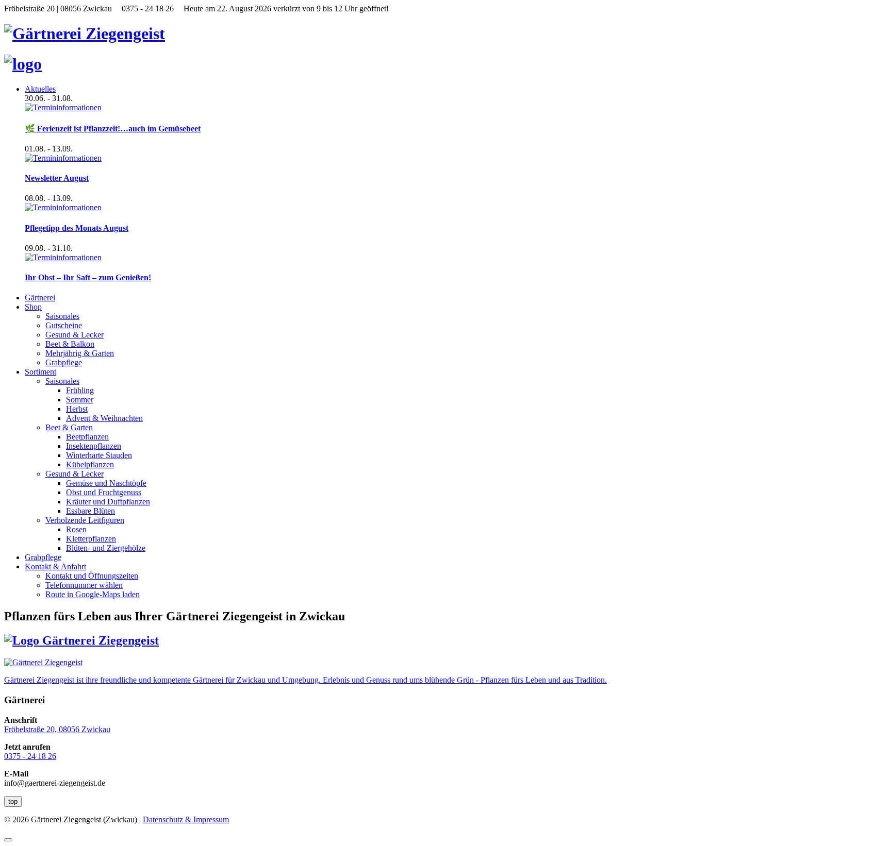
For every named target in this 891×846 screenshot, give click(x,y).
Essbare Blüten (90, 510)
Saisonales (62, 316)
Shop (33, 306)
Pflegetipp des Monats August (76, 228)
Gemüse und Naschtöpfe (106, 483)
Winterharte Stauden (99, 455)
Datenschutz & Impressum (186, 819)
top (13, 801)
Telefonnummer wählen (84, 585)
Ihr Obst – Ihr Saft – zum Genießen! (88, 277)
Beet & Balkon (69, 344)
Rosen (76, 529)
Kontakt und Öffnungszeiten (91, 575)
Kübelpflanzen (90, 464)
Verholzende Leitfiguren (84, 520)
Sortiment (40, 371)
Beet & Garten (69, 427)
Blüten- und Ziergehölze (105, 548)
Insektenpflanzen (93, 446)
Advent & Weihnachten (104, 418)
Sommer (79, 399)
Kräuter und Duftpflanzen (108, 501)
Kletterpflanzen (91, 538)
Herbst (77, 408)
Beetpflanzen (87, 436)
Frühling (80, 390)
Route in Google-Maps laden (92, 594)
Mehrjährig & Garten (79, 353)
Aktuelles (40, 88)
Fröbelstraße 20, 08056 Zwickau (57, 729)
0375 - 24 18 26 (30, 756)
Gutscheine (63, 325)
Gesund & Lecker (74, 334)
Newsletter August (57, 178)
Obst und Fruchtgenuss (103, 492)
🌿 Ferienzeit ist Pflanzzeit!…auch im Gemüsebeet (113, 128)
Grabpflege (63, 362)
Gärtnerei (40, 297)
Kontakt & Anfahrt (55, 566)
